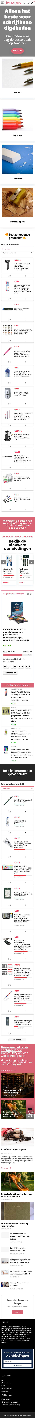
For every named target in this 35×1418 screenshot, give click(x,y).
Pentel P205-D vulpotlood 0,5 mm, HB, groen (23, 801)
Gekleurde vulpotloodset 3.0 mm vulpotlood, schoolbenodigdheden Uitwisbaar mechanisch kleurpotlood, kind (23, 416)
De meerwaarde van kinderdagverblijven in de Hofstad (19, 1236)
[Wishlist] (28, 3)
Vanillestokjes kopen (13, 1149)
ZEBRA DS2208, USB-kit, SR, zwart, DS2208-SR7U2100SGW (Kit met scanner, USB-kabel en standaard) (22, 267)
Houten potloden (16, 689)
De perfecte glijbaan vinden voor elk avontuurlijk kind (16, 1195)
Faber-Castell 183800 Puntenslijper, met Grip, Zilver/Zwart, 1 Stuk (21, 393)
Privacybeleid (5, 1399)
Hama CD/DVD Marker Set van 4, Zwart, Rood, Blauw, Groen (22, 499)
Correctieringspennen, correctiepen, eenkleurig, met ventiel (22, 478)
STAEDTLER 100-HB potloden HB (20, 822)
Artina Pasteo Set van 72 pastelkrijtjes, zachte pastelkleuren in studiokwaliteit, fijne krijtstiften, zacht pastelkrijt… (16, 634)
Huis (2, 1380)
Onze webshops (6, 1388)
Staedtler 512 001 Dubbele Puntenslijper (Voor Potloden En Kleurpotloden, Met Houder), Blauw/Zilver (23, 373)
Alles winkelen (6, 1383)
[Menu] (2, 2)
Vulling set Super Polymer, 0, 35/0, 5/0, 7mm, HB (24, 573)
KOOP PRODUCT (10, 673)
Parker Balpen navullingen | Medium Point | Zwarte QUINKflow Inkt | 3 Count (23, 1022)
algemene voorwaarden (9, 1402)
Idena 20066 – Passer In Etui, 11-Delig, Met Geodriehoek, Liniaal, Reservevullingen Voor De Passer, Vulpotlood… (23, 918)
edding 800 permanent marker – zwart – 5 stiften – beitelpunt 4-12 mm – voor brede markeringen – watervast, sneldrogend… (23, 972)
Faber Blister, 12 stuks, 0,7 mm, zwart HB (22, 309)
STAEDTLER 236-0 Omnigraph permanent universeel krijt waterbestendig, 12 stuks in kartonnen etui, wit (22, 459)
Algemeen (5, 1168)
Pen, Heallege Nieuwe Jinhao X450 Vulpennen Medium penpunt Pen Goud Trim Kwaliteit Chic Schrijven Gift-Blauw (22, 715)
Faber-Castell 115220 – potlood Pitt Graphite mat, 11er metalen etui (23, 894)
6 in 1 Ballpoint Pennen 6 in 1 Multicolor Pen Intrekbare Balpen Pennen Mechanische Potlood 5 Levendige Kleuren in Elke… (22, 353)
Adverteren (5, 1391)
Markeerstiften (15, 728)
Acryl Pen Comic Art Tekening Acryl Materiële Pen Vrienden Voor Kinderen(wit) (22, 844)
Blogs (3, 1386)
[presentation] (3, 562)
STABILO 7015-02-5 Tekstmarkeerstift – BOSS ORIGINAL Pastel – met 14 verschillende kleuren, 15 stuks (23, 869)
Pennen (13, 707)
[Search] (23, 2)
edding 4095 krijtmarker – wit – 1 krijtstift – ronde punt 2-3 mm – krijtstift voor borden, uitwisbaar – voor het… (23, 998)
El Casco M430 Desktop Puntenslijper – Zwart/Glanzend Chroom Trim (22, 437)
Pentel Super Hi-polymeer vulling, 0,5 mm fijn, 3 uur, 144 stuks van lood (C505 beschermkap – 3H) (23, 331)
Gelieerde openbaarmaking (10, 1405)
